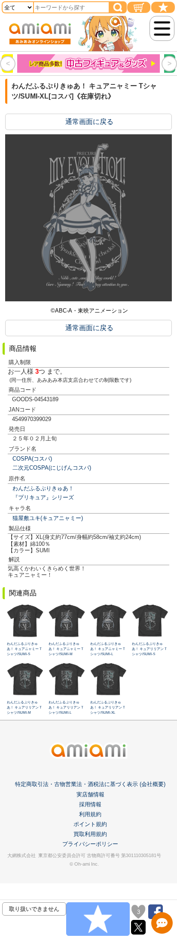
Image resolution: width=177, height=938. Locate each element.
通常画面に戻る (89, 121)
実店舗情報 (90, 794)
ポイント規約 (90, 824)
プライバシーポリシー (90, 844)
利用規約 (90, 814)
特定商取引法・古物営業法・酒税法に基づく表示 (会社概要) (90, 784)
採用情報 (90, 804)
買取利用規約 (90, 834)
